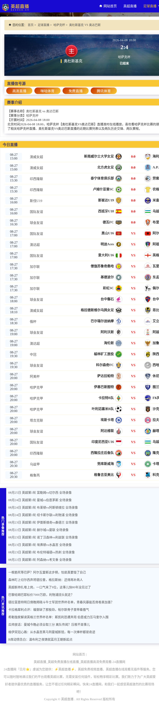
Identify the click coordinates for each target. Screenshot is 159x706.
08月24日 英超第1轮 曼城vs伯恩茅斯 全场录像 (40, 500)
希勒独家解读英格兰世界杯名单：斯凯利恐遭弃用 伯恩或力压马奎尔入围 (58, 617)
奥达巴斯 (52, 111)
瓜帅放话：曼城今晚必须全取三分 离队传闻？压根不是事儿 (49, 624)
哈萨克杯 (59, 25)
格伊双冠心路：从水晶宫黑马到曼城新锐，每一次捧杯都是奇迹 (51, 632)
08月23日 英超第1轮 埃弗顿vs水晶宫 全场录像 (40, 544)
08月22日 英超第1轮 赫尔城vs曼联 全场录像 (38, 530)
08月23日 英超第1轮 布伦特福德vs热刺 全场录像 (41, 552)
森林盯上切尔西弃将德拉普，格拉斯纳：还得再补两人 (45, 579)
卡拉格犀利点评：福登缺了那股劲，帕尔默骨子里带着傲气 (48, 609)
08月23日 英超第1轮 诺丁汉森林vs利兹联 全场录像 (43, 537)
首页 (31, 25)
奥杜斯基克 (34, 111)
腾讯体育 (103, 91)
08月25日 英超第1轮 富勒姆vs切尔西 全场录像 (40, 492)
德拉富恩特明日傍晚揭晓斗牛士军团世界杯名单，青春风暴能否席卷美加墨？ (61, 602)
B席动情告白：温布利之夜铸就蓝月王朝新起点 (40, 639)
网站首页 (110, 6)
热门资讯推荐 (3, 606)
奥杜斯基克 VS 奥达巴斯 (85, 25)
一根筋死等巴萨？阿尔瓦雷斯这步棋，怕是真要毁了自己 (47, 572)
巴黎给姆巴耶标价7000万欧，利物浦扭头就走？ (41, 594)
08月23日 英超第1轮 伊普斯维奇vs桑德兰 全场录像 (43, 522)
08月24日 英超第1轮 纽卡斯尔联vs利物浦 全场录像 (43, 515)
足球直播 (43, 25)
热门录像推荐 (3, 526)
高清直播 (19, 91)
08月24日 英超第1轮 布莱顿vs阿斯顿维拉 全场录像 (43, 507)
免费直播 (75, 91)
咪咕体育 (47, 91)
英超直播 (130, 6)
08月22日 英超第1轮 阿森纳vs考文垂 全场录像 (40, 559)
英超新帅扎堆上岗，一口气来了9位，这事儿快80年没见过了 (49, 587)
